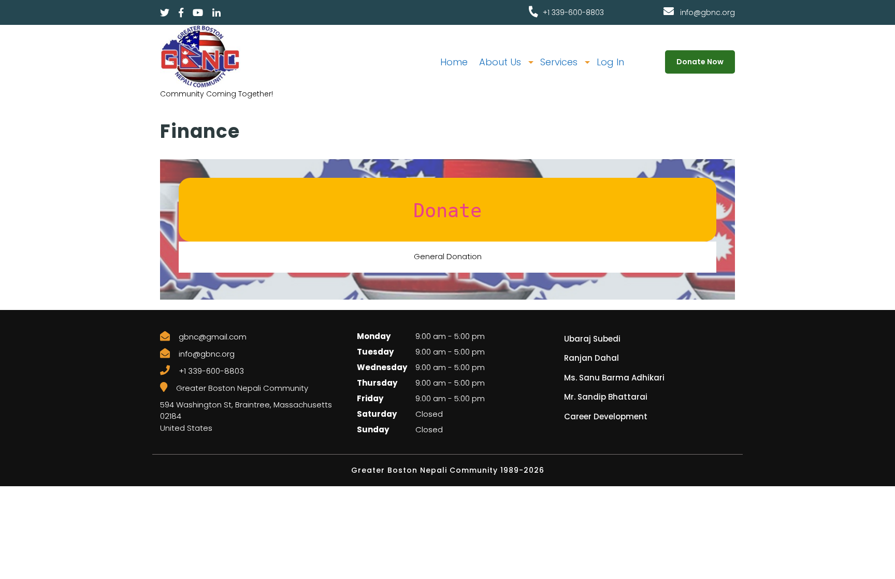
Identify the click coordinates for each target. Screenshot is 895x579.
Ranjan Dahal (591, 357)
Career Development (605, 416)
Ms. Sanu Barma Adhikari (614, 377)
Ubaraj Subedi (592, 338)
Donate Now (700, 62)
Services (559, 61)
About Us (500, 61)
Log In (610, 61)
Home (454, 61)
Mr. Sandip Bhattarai (605, 396)
